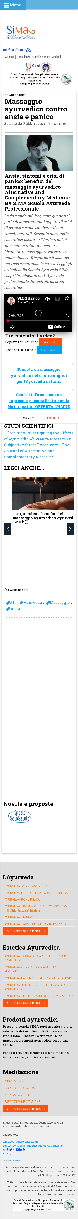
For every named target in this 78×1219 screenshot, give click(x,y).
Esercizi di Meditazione (22, 1101)
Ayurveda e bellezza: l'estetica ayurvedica (39, 996)
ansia (15, 608)
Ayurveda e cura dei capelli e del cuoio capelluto (36, 958)
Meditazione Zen (17, 1094)
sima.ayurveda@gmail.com (21, 1141)
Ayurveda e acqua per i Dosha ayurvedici (37, 924)
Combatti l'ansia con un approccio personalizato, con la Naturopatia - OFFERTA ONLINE (39, 400)
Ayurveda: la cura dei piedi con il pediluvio (38, 978)
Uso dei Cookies (11, 1160)
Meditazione (15, 1081)
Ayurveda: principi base (22, 899)
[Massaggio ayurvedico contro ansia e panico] (20, 31)
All (13, 602)
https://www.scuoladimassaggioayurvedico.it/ (33, 1145)
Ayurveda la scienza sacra (26, 886)
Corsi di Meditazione (21, 1088)
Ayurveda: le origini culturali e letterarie (38, 892)
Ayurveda (33, 602)
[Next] (70, 529)
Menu (15, 4)
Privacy (7, 1153)
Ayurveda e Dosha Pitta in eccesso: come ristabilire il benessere (37, 908)
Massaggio (60, 602)
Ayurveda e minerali (20, 917)
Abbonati (48, 350)
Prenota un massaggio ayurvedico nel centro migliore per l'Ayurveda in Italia (39, 375)
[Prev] (7, 529)
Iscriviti (49, 342)
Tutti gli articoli (28, 931)
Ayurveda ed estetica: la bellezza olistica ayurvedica (38, 987)
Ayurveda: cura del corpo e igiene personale (32, 969)
